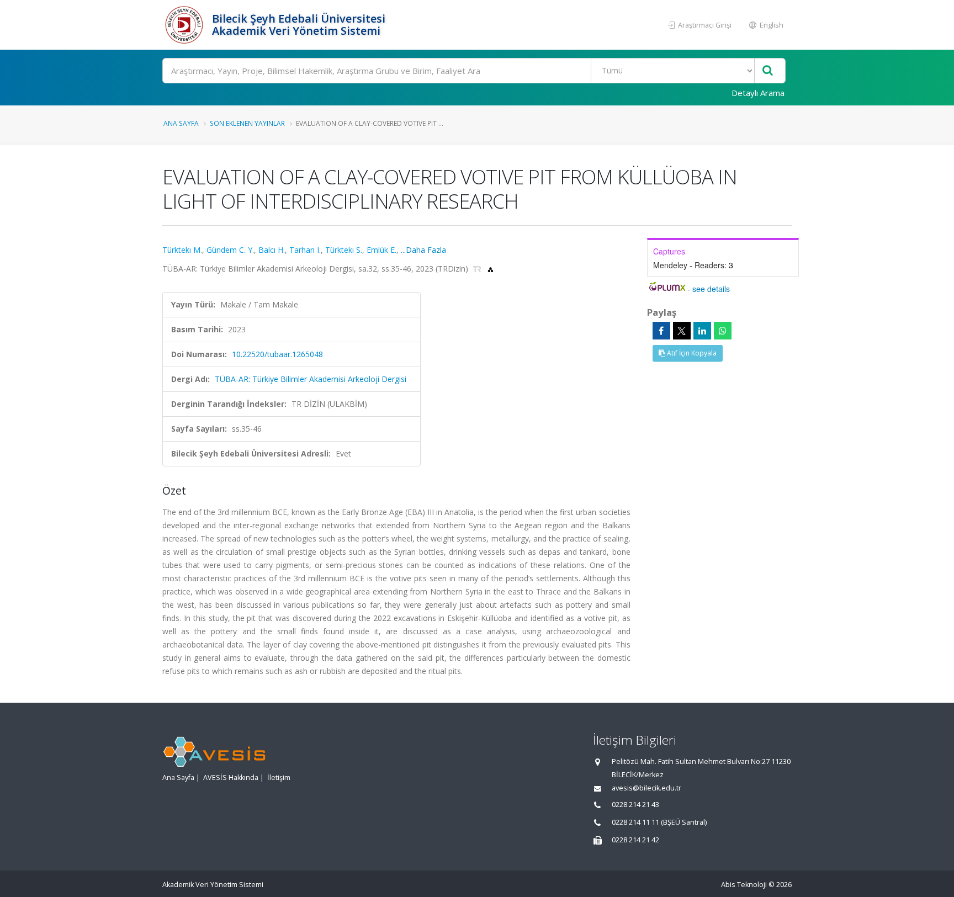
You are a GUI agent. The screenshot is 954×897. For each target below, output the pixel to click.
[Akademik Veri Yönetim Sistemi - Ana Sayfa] (185, 25)
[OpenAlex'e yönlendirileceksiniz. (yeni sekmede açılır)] (490, 268)
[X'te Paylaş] (682, 330)
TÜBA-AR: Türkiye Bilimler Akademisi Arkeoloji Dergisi (310, 379)
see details (711, 288)
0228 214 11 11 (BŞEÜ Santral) (659, 822)
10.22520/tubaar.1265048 (277, 354)
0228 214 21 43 (635, 804)
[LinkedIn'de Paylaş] (702, 330)
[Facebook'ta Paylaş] (661, 330)
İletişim (278, 777)
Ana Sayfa (181, 123)
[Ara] (767, 71)
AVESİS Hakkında (230, 777)
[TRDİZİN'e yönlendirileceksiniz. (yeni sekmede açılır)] (478, 268)
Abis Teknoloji (744, 884)
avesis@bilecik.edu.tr (646, 788)
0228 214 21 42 (635, 840)
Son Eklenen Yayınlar (247, 123)
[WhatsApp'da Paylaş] (723, 330)
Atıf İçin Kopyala (691, 353)
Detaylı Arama (758, 92)
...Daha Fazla (423, 250)
